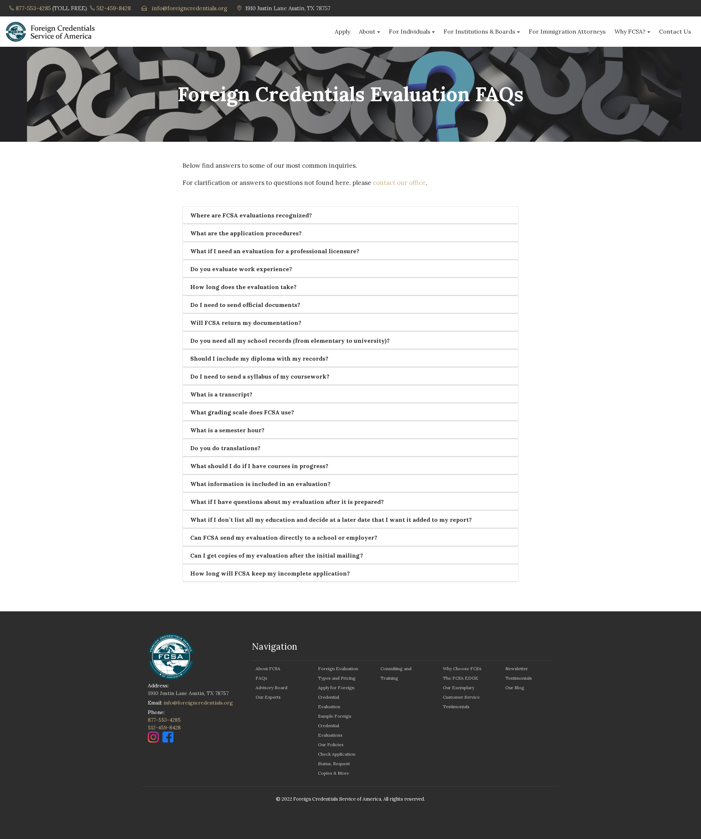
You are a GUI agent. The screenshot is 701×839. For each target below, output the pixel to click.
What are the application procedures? (246, 233)
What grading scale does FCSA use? (242, 412)
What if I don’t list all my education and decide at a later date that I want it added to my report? (331, 519)
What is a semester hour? (227, 430)
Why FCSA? (630, 31)
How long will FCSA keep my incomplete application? (270, 573)
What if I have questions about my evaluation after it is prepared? (287, 501)
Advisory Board (271, 687)
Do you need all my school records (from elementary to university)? (290, 340)
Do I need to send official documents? (245, 304)
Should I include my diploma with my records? (259, 358)
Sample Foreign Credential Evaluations (334, 725)
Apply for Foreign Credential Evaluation (336, 697)
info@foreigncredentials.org (189, 8)
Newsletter (516, 668)
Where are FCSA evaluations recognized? (251, 215)
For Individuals (409, 31)
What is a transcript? (221, 394)
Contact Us (675, 31)
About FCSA (268, 668)
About (367, 31)
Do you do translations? (225, 448)
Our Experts (268, 697)
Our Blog (514, 687)
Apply (342, 31)
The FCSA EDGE (460, 678)
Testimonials (456, 706)
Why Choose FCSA (462, 668)
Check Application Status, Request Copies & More (336, 763)
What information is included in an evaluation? (260, 483)
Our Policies (331, 744)
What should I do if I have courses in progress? (259, 466)
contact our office (399, 183)
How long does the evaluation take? (243, 287)
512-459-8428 (113, 8)
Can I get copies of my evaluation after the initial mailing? (276, 555)
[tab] (350, 215)
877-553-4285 (33, 8)
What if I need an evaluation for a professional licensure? (274, 251)
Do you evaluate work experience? (241, 269)
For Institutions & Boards (479, 31)
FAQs (261, 678)
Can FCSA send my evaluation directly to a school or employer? (283, 537)
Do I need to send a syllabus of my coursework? (259, 376)
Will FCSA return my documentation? (245, 322)
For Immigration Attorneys (567, 31)
